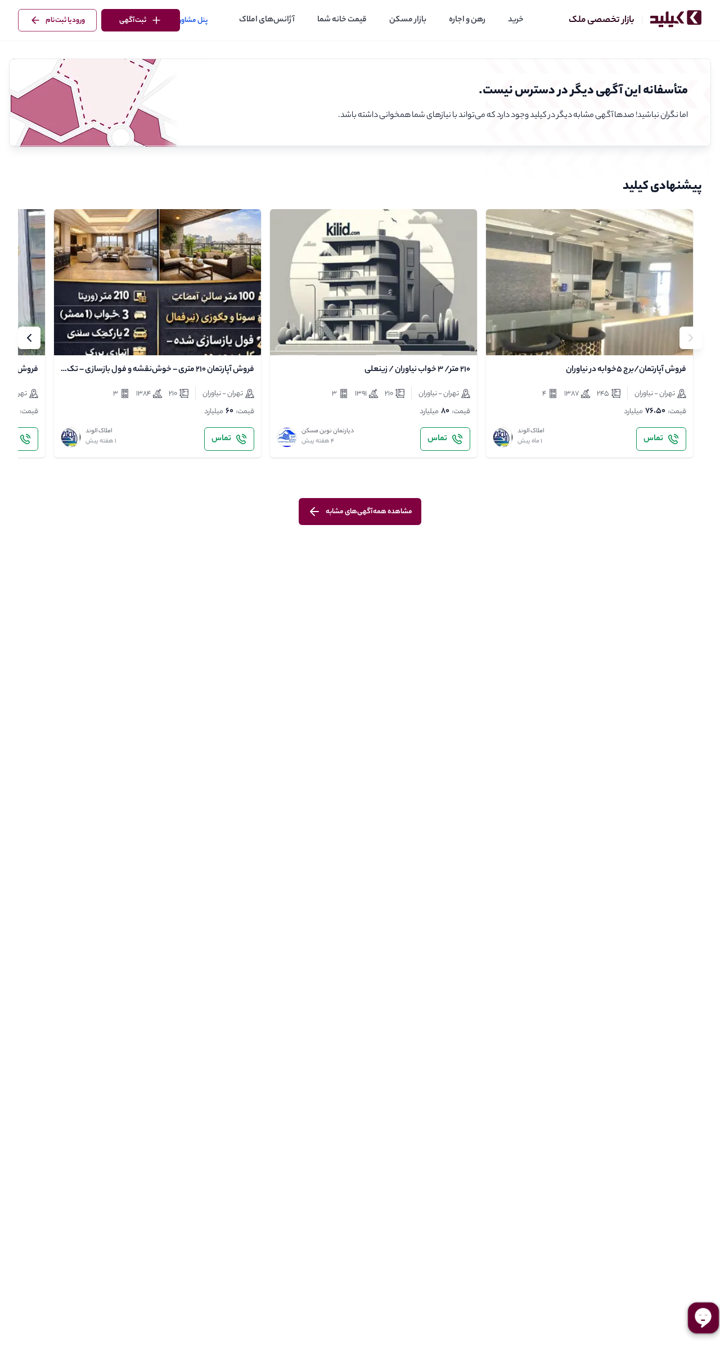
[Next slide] (29, 338)
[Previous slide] (691, 338)
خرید (516, 20)
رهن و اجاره (467, 20)
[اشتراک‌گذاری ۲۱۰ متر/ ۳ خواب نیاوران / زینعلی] (313, 337)
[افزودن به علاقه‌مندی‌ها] (504, 337)
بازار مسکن (407, 20)
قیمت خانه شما (342, 20)
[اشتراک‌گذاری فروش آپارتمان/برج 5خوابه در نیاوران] (529, 337)
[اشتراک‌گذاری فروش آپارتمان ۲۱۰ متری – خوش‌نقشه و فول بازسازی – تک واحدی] (97, 337)
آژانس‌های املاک (267, 20)
